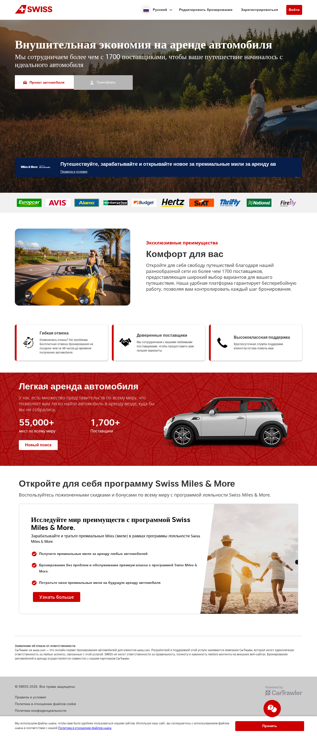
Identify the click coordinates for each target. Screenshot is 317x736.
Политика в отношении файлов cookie (84, 728)
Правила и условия (73, 228)
